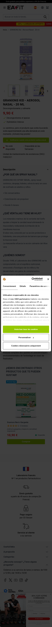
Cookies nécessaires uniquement (26, 346)
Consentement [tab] (9, 286)
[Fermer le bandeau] (48, 279)
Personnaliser (24, 337)
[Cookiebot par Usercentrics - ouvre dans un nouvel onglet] (32, 279)
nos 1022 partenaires (20, 299)
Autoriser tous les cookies (26, 329)
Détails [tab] (23, 286)
